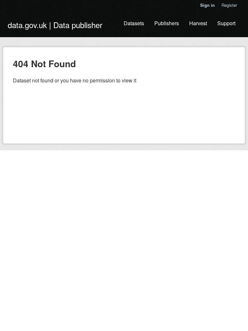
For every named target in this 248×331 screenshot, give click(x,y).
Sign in (207, 5)
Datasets (134, 23)
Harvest (198, 23)
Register (229, 5)
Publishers (166, 23)
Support (226, 23)
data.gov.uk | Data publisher (55, 24)
